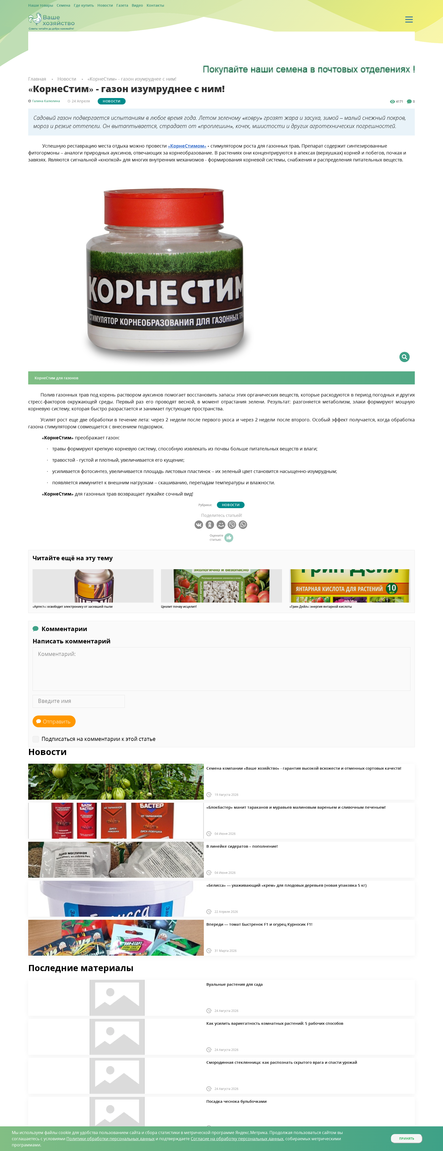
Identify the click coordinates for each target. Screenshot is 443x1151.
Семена (58, 5)
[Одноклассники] (211, 524)
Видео (122, 5)
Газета (109, 5)
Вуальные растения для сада (228, 983)
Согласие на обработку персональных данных (237, 1139)
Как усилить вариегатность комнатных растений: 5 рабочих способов (260, 1022)
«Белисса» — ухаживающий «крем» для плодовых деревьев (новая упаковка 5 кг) (269, 884)
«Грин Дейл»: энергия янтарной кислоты (320, 606)
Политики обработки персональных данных (110, 1139)
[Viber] (233, 524)
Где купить (76, 5)
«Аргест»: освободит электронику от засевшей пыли (73, 606)
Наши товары (38, 5)
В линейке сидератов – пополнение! (234, 845)
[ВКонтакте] (200, 524)
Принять (406, 1138)
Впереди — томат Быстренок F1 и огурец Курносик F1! (247, 923)
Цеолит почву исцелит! (179, 606)
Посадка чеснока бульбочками (230, 1100)
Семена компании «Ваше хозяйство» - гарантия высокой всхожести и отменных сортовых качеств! (283, 767)
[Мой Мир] (222, 524)
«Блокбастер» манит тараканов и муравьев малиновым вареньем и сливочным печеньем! (276, 806)
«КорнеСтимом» (187, 145)
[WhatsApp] (244, 524)
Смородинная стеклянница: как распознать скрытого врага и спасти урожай (265, 1061)
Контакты (137, 5)
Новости (94, 5)
